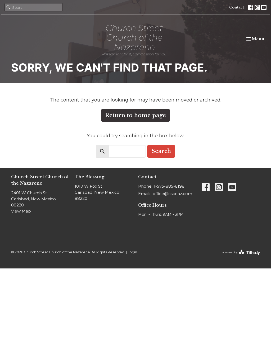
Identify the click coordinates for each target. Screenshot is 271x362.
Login (132, 252)
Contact (236, 7)
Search (161, 151)
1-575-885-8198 (169, 186)
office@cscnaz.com (172, 193)
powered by (238, 257)
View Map (21, 211)
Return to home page (135, 115)
